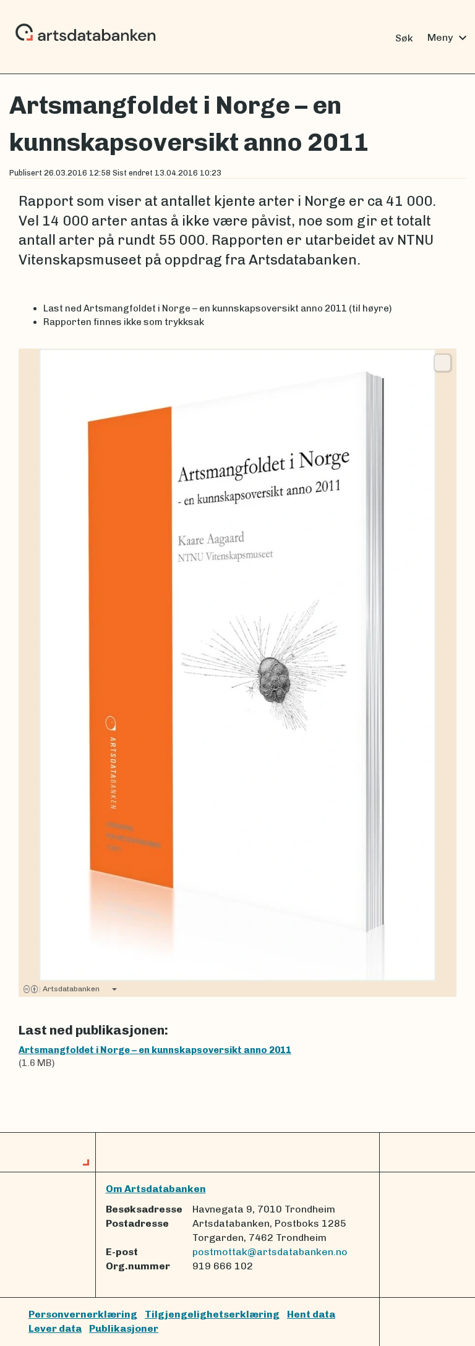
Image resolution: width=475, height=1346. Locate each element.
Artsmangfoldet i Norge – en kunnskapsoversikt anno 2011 (155, 1050)
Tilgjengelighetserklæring (212, 1314)
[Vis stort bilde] (442, 363)
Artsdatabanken (69, 988)
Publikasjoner (123, 1328)
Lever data (55, 1328)
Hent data (311, 1314)
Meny (448, 37)
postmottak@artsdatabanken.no (270, 1252)
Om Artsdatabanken (156, 1189)
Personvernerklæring (82, 1314)
